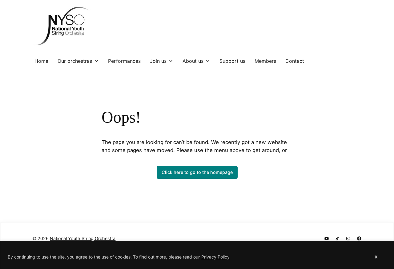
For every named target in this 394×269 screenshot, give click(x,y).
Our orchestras (75, 61)
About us (193, 61)
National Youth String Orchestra (82, 238)
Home (41, 61)
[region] (197, 255)
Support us (232, 61)
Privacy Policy (215, 256)
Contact (294, 61)
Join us (158, 61)
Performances (124, 61)
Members (265, 61)
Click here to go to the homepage (197, 172)
